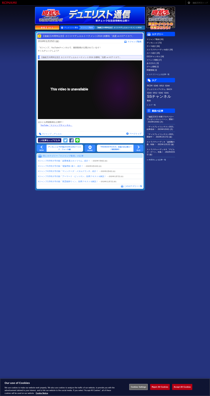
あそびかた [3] (153, 63)
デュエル (58, 134)
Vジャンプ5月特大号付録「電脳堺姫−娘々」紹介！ (60, 166)
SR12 (155, 93)
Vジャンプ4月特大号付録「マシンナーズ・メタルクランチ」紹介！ (68, 171)
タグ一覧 (152, 105)
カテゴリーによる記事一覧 (159, 74)
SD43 (149, 93)
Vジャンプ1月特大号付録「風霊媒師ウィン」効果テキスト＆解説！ (68, 181)
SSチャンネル (159, 96)
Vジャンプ (47, 134)
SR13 (161, 86)
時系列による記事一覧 (157, 160)
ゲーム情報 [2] (153, 67)
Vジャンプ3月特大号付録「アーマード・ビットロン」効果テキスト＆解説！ (72, 176)
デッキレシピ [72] (154, 43)
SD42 (160, 93)
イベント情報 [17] (154, 60)
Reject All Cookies (160, 387)
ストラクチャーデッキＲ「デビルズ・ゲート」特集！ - (161, 152)
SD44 (167, 86)
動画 (149, 100)
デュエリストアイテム (156, 89)
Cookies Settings (138, 387)
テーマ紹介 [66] (153, 46)
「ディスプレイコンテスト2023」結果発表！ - (161, 128)
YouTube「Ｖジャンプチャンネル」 (56, 125)
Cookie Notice (42, 393)
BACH (169, 89)
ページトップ (135, 133)
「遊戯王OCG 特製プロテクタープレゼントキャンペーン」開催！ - (161, 119)
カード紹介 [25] (153, 53)
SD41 (166, 93)
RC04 (149, 85)
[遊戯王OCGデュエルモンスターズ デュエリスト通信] (105, 15)
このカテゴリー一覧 (133, 186)
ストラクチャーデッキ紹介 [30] (160, 50)
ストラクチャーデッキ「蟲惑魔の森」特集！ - (161, 143)
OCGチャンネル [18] (155, 56)
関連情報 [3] (152, 70)
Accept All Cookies (182, 387)
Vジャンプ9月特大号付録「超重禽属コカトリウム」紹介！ (64, 161)
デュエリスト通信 (71, 28)
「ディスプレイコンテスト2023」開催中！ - (161, 135)
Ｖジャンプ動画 (87, 28)
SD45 (156, 86)
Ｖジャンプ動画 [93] (155, 39)
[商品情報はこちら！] (160, 18)
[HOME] (90, 148)
